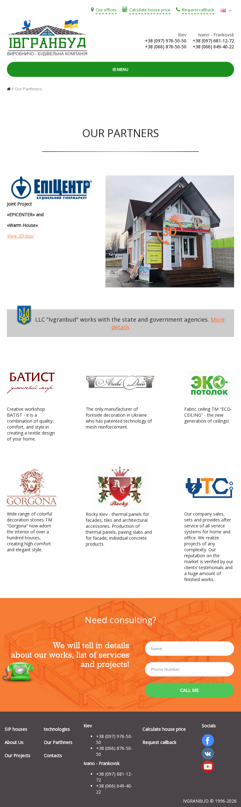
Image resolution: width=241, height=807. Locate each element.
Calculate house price (164, 729)
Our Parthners (28, 89)
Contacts (53, 755)
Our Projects (17, 755)
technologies (57, 729)
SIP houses (16, 729)
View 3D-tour (20, 236)
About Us (14, 742)
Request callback (159, 742)
